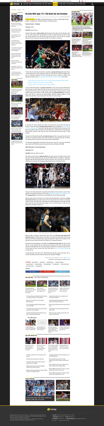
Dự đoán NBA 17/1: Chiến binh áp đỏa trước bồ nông (41, 328)
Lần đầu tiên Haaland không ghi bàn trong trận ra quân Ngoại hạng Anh (36, 313)
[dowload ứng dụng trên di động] (82, 1)
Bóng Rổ (55, 4)
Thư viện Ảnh (70, 4)
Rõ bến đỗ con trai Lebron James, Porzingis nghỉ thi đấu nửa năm (41, 347)
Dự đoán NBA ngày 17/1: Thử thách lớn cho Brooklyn (46, 13)
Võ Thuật (60, 4)
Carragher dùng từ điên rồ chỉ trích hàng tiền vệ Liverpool (76, 41)
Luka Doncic (42, 262)
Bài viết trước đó (31, 335)
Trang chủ (14, 9)
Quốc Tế (31, 4)
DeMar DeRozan (50, 262)
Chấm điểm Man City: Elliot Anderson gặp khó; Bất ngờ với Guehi (53, 290)
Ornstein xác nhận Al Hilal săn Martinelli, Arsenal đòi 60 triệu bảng (16, 55)
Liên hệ (55, 420)
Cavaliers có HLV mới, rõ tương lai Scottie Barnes (36, 355)
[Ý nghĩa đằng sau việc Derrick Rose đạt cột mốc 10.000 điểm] (30, 322)
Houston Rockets (38, 264)
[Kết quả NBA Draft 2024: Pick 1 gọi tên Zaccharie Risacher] (65, 341)
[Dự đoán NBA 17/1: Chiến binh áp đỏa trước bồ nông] (42, 322)
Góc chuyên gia (13, 1)
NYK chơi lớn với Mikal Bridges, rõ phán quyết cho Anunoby (29, 347)
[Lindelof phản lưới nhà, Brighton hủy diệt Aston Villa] (17, 136)
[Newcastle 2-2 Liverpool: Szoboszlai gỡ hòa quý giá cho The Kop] (77, 48)
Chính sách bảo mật (64, 420)
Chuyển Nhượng (37, 4)
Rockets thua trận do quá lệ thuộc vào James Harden (40, 82)
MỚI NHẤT (25, 4)
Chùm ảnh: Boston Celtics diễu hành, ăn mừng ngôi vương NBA (35, 362)
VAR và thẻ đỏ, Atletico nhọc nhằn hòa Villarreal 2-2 (41, 290)
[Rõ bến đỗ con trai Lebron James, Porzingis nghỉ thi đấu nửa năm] (42, 341)
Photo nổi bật (30, 379)
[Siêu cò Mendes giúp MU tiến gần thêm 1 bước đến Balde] (17, 111)
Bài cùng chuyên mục (41, 277)
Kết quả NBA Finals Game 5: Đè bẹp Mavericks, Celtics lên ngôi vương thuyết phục (59, 360)
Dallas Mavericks (47, 264)
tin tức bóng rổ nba (30, 266)
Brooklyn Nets (56, 264)
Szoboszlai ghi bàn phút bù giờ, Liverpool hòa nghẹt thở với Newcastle (58, 1)
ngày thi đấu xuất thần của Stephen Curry (59, 193)
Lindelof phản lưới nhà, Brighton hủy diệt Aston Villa (59, 309)
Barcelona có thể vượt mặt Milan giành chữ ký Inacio (17, 68)
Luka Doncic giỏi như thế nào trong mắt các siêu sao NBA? (41, 84)
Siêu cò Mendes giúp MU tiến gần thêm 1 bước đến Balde (36, 305)
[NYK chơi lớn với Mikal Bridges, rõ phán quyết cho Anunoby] (30, 341)
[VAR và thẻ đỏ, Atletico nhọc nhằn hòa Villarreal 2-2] (42, 283)
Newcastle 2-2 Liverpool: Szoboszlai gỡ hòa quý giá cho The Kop (76, 54)
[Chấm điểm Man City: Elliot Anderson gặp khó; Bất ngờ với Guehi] (53, 283)
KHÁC (84, 4)
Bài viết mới (29, 277)
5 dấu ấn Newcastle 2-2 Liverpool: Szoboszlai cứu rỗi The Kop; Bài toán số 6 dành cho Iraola (82, 28)
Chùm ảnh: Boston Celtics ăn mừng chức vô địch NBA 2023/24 (59, 355)
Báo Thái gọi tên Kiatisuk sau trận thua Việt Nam (59, 305)
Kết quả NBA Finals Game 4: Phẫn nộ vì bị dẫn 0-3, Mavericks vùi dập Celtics (58, 365)
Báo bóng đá (22, 1)
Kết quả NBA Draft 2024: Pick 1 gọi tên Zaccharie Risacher (64, 347)
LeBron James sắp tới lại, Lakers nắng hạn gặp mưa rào (65, 328)
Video (75, 4)
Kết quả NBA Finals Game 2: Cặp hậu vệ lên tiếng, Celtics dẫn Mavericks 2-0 (59, 373)
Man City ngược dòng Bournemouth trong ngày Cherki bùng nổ (59, 313)
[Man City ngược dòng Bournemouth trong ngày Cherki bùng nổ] (17, 123)
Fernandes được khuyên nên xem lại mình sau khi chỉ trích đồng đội (36, 309)
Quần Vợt (49, 4)
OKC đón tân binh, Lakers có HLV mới (35, 359)
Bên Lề (64, 4)
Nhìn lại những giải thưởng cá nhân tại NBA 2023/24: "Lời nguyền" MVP (36, 371)
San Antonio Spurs (65, 264)
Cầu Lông (80, 4)
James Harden (35, 262)
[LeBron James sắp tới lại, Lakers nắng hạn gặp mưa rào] (65, 322)
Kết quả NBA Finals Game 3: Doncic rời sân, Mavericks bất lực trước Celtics (59, 369)
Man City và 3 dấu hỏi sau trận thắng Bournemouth (35, 301)
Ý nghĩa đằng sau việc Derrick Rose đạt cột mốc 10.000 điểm (30, 328)
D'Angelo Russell (29, 264)
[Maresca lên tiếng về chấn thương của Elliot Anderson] (65, 283)
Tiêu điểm (14, 79)
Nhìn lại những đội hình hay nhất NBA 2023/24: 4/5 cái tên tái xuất (35, 366)
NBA (24, 9)
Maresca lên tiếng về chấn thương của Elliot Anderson (64, 290)
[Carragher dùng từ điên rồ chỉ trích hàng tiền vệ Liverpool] (77, 35)
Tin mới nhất (75, 11)
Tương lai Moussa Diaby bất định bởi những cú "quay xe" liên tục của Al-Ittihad (36, 296)
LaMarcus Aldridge (59, 262)
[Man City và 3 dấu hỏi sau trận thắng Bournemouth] (17, 98)
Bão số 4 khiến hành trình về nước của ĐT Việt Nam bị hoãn (16, 30)
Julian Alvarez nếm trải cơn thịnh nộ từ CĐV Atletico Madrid (58, 296)
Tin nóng (14, 14)
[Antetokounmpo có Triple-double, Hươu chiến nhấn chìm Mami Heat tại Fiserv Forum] (53, 322)
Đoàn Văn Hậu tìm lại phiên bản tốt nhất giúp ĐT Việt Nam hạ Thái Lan (58, 301)
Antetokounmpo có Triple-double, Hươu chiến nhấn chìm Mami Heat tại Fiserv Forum (53, 329)
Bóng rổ (19, 9)
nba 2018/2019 (39, 266)
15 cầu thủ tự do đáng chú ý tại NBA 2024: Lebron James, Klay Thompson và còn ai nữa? (53, 348)
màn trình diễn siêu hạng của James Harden (50, 76)
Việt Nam (44, 4)
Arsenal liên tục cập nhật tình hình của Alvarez (16, 36)
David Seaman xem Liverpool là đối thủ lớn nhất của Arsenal (16, 73)
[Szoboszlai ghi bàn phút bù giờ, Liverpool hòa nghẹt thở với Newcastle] (30, 283)
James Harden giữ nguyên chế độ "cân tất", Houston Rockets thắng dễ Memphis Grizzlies (48, 80)
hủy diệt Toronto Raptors (62, 248)
